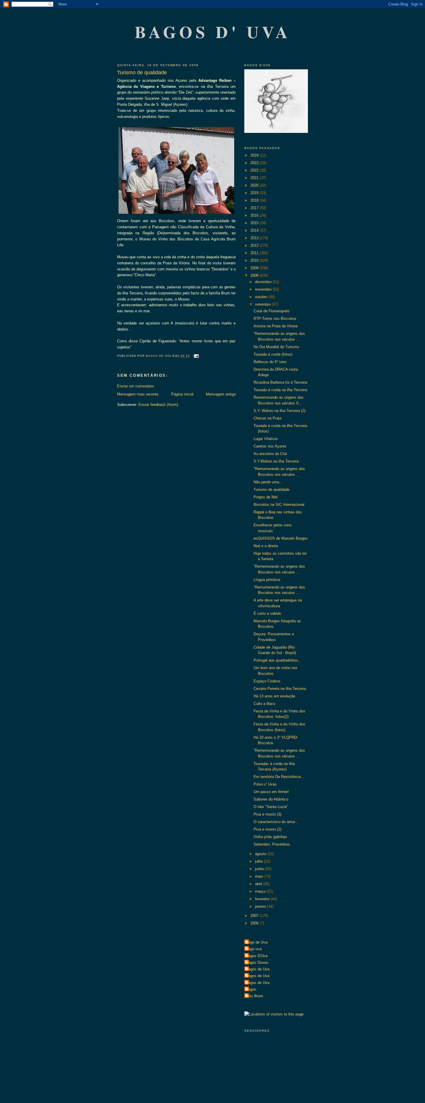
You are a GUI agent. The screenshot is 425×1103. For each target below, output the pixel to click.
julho (259, 861)
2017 (255, 208)
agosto (261, 854)
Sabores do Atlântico (271, 799)
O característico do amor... (276, 822)
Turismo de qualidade (271, 489)
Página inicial (182, 394)
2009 (255, 268)
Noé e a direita (266, 546)
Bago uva (254, 949)
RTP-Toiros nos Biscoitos (275, 318)
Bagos (251, 989)
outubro (262, 297)
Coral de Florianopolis (272, 311)
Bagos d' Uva (213, 31)
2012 (255, 245)
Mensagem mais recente (137, 394)
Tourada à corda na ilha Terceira (280, 390)
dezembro (264, 282)
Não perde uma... (268, 482)
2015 (255, 223)
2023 (255, 163)
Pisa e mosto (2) (267, 829)
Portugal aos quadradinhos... (278, 660)
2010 (255, 260)
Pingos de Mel (266, 497)
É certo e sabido (267, 613)
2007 (255, 915)
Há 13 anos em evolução (274, 696)
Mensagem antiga (221, 394)
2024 (255, 155)
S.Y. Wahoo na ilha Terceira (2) (279, 410)
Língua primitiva (267, 580)
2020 (255, 185)
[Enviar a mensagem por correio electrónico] (196, 356)
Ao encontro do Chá (270, 454)
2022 (255, 170)
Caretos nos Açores (270, 446)
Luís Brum (254, 996)
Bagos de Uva (257, 969)
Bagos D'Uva (256, 956)
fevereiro (263, 899)
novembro (264, 289)
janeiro (261, 906)
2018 (255, 200)
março (261, 891)
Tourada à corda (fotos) (273, 354)
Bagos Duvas (257, 962)
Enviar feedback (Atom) (158, 404)
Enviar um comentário (135, 386)
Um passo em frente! (271, 792)
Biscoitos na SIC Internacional (279, 504)
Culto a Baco (264, 703)
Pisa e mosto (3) (267, 814)
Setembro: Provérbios (272, 844)
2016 (255, 215)
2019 (255, 193)
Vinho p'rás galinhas (270, 837)
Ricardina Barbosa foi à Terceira (280, 382)
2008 (255, 275)
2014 (255, 230)
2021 (255, 178)
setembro (263, 304)
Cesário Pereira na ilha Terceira (280, 688)
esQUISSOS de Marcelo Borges (281, 538)
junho (260, 869)
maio (259, 876)
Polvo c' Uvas (265, 784)
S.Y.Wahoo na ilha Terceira (276, 461)
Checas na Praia (267, 418)
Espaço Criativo (267, 681)
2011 (255, 253)
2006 (255, 923)
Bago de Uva (256, 942)
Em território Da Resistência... (279, 777)
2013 (255, 238)
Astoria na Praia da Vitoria (276, 326)
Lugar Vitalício (266, 439)
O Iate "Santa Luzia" (271, 807)
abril (259, 884)
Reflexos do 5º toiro (270, 362)
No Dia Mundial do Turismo (276, 347)
